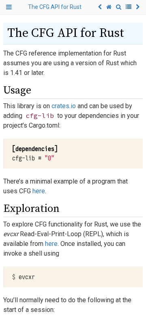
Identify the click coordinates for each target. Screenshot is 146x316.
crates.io (64, 106)
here (38, 191)
